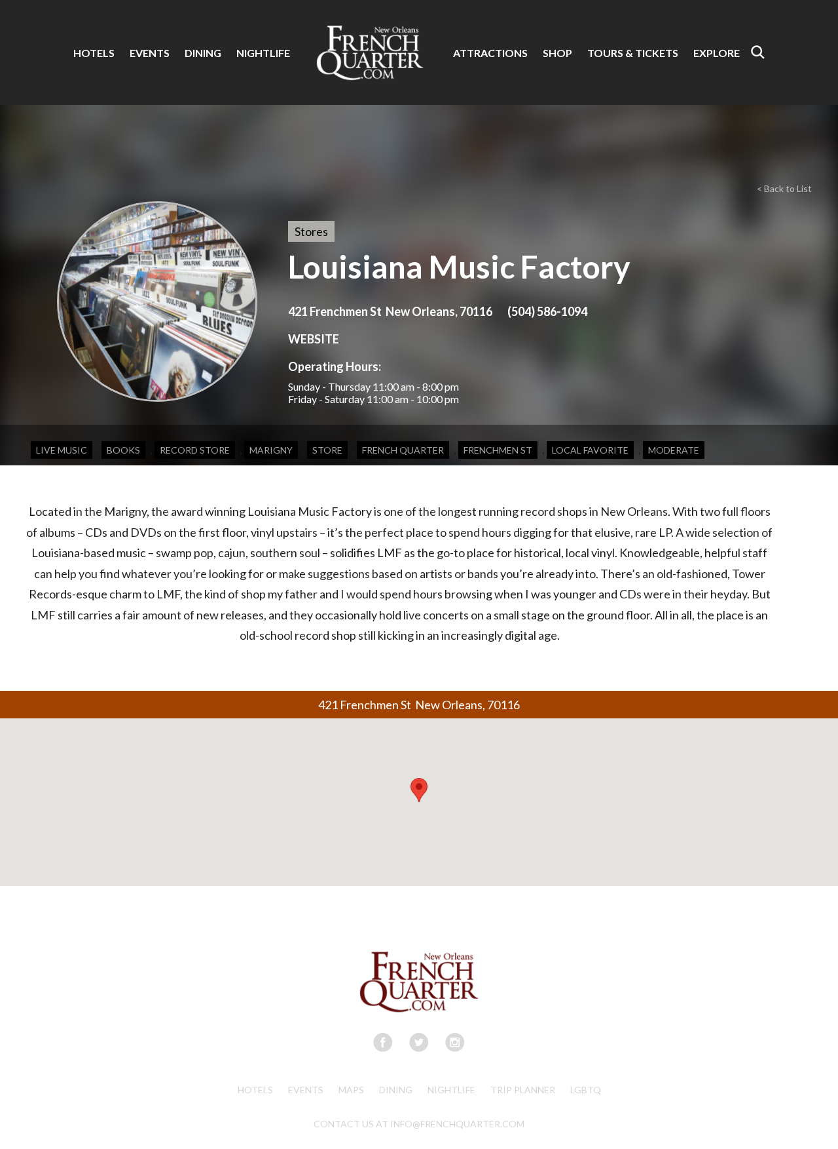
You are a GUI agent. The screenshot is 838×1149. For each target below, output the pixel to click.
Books (123, 450)
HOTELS (94, 53)
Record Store (195, 450)
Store (327, 450)
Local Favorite (590, 450)
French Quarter (403, 450)
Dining (395, 1089)
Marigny (271, 450)
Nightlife (451, 1089)
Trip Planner (522, 1089)
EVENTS (150, 53)
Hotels (255, 1089)
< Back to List (784, 188)
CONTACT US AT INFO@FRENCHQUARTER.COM (419, 1123)
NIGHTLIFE (263, 53)
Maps (351, 1089)
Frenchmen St (498, 450)
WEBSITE (313, 339)
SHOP (557, 53)
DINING (203, 53)
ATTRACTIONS (490, 53)
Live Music (61, 450)
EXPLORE (716, 53)
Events (305, 1089)
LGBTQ (585, 1089)
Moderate (673, 450)
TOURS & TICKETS (632, 53)
